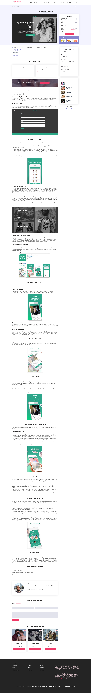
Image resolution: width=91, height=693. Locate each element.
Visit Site (69, 33)
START (45, 83)
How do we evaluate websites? (51, 686)
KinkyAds (29, 667)
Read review (19, 646)
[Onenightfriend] (63, 40)
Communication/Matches (65, 59)
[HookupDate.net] (63, 88)
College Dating (15, 55)
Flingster (13, 667)
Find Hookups (61, 2)
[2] (17, 603)
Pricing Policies (63, 71)
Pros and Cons (63, 53)
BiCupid (41, 665)
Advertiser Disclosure (67, 686)
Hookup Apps (54, 2)
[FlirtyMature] (63, 96)
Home (31, 2)
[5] (20, 603)
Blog (40, 2)
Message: (14, 610)
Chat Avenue (14, 665)
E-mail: (36, 606)
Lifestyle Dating (15, 52)
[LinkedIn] (15, 50)
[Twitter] (18, 50)
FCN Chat (41, 663)
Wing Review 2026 (64, 51)
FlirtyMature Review (69, 96)
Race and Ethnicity (64, 67)
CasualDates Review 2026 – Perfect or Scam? (69, 84)
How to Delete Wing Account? (66, 63)
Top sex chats (14, 663)
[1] (16, 603)
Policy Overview (38, 686)
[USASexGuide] (63, 101)
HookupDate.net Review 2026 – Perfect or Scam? (69, 88)
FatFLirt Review (68, 92)
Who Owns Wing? (64, 56)
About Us (24, 686)
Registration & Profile (65, 58)
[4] (19, 603)
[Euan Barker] (19, 588)
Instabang (42, 670)
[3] (18, 603)
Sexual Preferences (64, 66)
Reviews (35, 2)
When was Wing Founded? (65, 54)
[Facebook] (13, 50)
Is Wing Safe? (63, 72)
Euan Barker (28, 583)
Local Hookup (69, 2)
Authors (43, 686)
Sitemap (73, 686)
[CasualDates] (63, 83)
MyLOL (41, 668)
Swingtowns (30, 670)
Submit (15, 620)
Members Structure (64, 64)
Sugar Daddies (46, 2)
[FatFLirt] (63, 92)
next (37, 654)
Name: (13, 606)
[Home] (17, 2)
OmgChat (29, 665)
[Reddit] (66, 108)
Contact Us (29, 686)
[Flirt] (75, 40)
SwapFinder (42, 667)
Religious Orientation (65, 69)
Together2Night (31, 668)
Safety (33, 686)
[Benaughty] (69, 40)
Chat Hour (30, 663)
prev (33, 654)
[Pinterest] (20, 50)
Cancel (21, 620)
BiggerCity (14, 668)
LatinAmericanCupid (15, 670)
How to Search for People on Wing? (67, 61)
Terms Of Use (59, 686)
